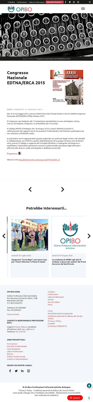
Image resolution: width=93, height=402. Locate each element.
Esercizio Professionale (17, 346)
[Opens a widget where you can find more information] (75, 398)
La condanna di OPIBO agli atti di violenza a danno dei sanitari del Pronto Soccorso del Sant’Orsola (66, 261)
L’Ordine (11, 2)
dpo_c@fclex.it (28, 329)
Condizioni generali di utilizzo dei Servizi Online (54, 390)
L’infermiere (22, 2)
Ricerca (10, 354)
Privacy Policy (20, 327)
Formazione (12, 344)
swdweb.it (54, 395)
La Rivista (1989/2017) (57, 326)
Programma (12, 153)
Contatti (51, 323)
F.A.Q (50, 311)
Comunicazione (13, 349)
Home (25, 58)
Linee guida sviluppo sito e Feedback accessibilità (33, 393)
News (50, 304)
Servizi (51, 299)
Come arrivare (13, 314)
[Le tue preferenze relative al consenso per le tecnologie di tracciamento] (89, 398)
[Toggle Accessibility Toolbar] (89, 385)
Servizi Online (54, 302)
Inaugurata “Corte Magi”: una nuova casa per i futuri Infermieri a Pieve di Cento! (25, 260)
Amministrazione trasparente (60, 313)
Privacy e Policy (54, 321)
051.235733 (21, 331)
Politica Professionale (16, 356)
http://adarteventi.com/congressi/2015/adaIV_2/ (39, 159)
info (9, 109)
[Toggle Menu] (83, 9)
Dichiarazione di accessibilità (68, 393)
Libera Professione (37, 2)
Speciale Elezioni (54, 2)
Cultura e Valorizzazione (17, 359)
